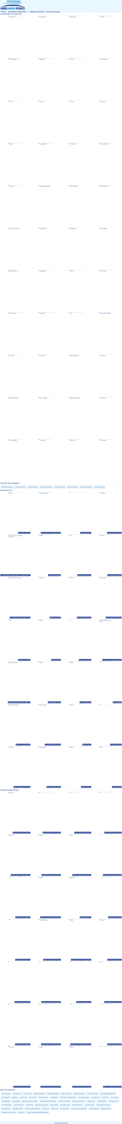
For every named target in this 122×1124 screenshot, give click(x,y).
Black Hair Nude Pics (73, 487)
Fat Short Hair (21, 1112)
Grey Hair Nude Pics (20, 487)
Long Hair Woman (101, 1101)
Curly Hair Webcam (93, 1108)
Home (4, 11)
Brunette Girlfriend (6, 1093)
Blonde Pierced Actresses (78, 1101)
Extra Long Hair (91, 1101)
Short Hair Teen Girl (18, 1105)
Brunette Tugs (29, 1105)
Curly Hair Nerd (5, 1097)
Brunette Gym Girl (6, 1108)
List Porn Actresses (54, 11)
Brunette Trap (54, 1108)
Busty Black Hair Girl (106, 1108)
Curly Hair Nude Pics (100, 487)
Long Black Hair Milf (18, 1108)
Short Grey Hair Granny (64, 1101)
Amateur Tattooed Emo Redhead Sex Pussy (37, 1112)
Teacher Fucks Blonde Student (32, 1108)
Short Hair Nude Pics (60, 487)
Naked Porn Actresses (37, 11)
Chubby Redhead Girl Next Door (48, 1101)
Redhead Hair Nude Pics (46, 487)
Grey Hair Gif (23, 1097)
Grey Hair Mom (114, 1097)
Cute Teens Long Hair (84, 1097)
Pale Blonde (15, 1097)
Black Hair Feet (54, 1105)
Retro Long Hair (27, 1093)
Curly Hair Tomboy (89, 1105)
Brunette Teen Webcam (39, 1093)
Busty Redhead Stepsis (53, 1093)
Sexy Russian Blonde (92, 1093)
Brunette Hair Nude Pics (86, 487)
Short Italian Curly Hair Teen (8, 1112)
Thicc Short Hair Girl (6, 1105)
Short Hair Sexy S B (113, 1101)
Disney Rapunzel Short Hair (103, 1105)
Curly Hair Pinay (17, 1093)
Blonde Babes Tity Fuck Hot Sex (30, 1101)
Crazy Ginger (105, 1097)
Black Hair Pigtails (43, 1097)
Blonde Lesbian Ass (66, 1093)
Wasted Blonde (54, 1097)
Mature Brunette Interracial (41, 1105)
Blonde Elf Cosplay (65, 1105)
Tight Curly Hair (33, 1097)
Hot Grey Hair (45, 1108)
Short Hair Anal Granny (79, 1093)
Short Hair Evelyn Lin (77, 1105)
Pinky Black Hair (96, 1097)
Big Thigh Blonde (65, 1108)
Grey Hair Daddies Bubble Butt (107, 1093)
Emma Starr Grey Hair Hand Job (68, 1097)
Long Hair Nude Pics (33, 487)
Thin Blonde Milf (6, 1101)
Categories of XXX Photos (18, 11)
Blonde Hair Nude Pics (7, 487)
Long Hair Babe (16, 1101)
